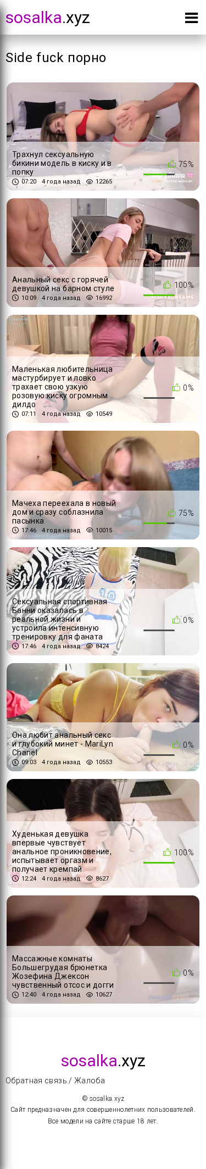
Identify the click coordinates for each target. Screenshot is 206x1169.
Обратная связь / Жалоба (55, 1080)
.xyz (47, 17)
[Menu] (191, 20)
